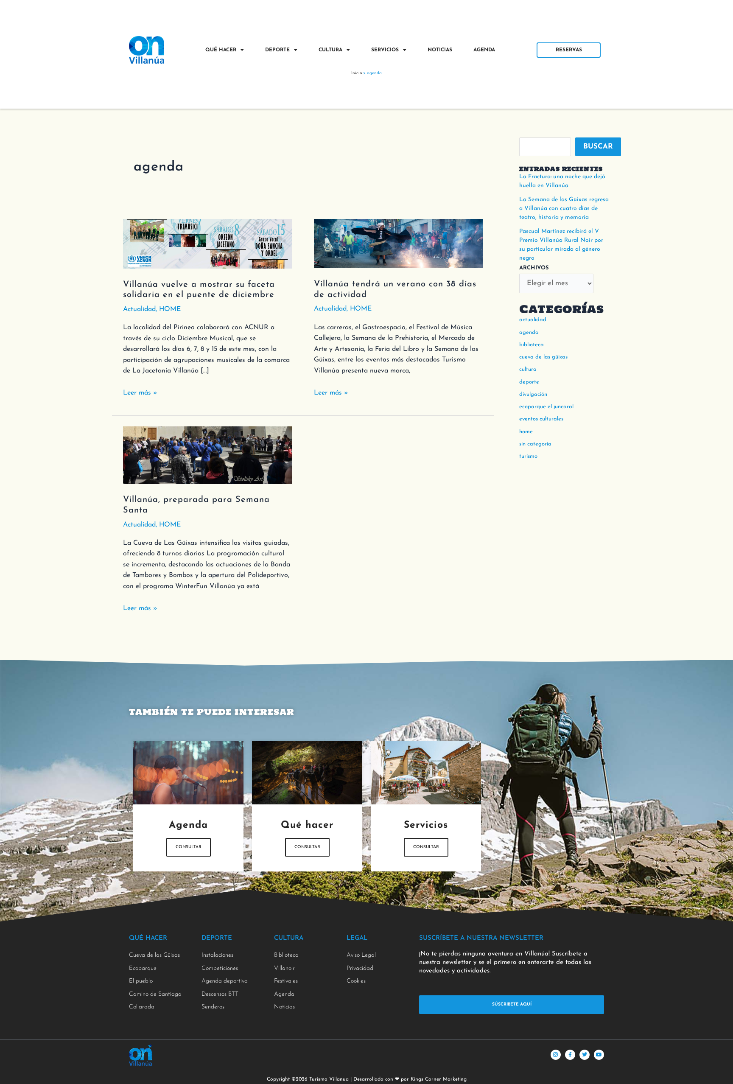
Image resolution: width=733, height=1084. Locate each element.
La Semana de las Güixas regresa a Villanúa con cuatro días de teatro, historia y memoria (564, 208)
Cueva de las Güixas (543, 357)
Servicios (385, 50)
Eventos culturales (541, 419)
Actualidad (139, 309)
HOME (170, 309)
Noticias (440, 50)
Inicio (356, 73)
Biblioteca (531, 344)
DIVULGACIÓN (533, 394)
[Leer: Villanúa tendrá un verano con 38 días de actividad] (398, 242)
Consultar (188, 847)
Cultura (330, 50)
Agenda (484, 50)
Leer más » (140, 392)
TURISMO (528, 456)
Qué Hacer (220, 50)
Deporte (277, 50)
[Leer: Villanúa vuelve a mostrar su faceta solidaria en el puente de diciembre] (207, 243)
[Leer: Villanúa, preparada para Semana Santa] (207, 454)
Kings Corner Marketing (439, 1079)
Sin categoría (535, 444)
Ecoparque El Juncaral (546, 406)
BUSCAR (598, 146)
